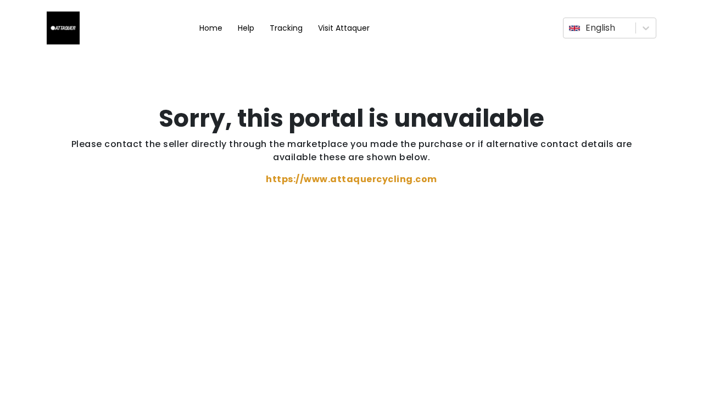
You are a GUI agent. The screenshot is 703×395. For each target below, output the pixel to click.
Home (210, 27)
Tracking (286, 27)
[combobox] (570, 28)
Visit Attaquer (344, 27)
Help (246, 27)
